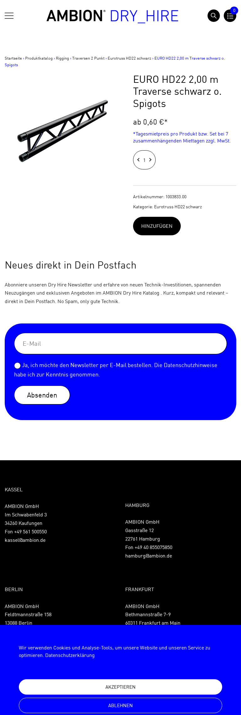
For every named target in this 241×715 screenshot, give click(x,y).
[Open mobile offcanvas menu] (9, 16)
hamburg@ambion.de (148, 555)
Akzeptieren (120, 687)
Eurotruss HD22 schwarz (129, 58)
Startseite (13, 58)
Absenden (42, 395)
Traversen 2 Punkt (88, 58)
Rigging (62, 58)
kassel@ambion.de (25, 540)
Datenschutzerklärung (70, 655)
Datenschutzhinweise (190, 365)
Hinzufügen (157, 226)
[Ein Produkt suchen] (213, 15)
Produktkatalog (39, 58)
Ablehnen (120, 705)
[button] (139, 160)
